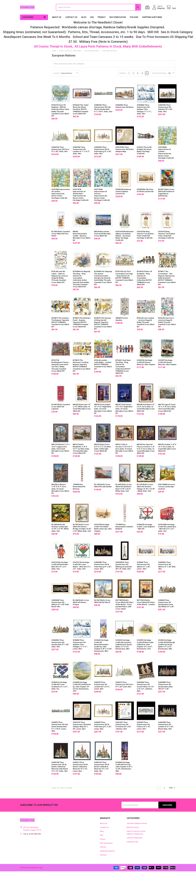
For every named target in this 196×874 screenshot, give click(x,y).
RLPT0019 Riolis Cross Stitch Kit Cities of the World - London (146, 602)
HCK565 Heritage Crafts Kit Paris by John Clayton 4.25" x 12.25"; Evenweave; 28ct (123, 766)
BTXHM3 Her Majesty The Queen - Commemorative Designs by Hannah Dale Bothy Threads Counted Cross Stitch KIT (103, 278)
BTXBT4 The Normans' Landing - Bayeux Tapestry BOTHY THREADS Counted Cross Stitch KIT (81, 365)
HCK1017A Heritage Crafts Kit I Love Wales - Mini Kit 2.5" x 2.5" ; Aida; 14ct (82, 565)
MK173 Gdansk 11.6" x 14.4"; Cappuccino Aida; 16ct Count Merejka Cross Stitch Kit (60, 448)
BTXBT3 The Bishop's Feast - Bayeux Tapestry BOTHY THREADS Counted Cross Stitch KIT (81, 322)
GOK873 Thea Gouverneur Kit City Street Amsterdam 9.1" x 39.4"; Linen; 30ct (59, 726)
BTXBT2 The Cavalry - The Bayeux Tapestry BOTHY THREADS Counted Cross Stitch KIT (60, 322)
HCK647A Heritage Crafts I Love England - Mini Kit (146, 526)
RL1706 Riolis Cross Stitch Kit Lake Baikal (103, 485)
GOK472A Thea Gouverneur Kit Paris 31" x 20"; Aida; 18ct (60, 149)
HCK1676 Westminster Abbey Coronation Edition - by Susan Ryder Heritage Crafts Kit (124, 236)
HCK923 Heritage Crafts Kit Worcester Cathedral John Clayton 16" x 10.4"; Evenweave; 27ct (145, 644)
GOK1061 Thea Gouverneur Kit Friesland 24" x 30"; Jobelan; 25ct (123, 725)
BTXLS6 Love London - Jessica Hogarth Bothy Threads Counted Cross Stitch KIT (145, 322)
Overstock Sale (132, 842)
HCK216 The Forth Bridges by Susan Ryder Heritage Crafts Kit (144, 150)
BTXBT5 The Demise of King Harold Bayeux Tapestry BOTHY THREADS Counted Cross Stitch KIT (103, 323)
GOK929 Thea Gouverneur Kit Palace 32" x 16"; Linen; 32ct (144, 725)
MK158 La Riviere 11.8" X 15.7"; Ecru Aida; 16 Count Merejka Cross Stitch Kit (60, 488)
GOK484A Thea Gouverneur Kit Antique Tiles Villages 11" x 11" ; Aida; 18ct (144, 109)
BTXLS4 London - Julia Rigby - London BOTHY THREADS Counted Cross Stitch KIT (103, 364)
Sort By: (56, 73)
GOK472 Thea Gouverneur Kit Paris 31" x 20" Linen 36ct (124, 684)
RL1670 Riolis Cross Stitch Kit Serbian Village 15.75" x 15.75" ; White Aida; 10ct (146, 487)
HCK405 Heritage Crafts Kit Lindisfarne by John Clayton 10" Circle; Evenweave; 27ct (82, 686)
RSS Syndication (117, 17)
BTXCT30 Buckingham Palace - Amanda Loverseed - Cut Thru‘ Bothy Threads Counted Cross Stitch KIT (60, 365)
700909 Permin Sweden (121, 319)
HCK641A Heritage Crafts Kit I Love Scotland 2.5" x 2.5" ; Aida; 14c (59, 685)
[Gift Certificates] (148, 7)
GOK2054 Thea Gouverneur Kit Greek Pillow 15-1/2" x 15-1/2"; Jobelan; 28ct (145, 686)
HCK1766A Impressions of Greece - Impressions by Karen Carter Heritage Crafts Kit (102, 194)
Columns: (122, 73)
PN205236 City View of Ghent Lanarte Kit (145, 190)
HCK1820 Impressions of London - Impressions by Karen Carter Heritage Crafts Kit (60, 193)
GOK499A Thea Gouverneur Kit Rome (124, 106)
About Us (56, 17)
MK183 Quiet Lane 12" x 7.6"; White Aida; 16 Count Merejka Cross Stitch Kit (82, 407)
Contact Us (71, 17)
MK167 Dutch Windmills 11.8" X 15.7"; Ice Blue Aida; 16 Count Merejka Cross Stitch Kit (81, 448)
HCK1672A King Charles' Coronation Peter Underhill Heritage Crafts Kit (145, 235)
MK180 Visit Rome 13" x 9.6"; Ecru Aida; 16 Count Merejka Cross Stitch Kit (146, 407)
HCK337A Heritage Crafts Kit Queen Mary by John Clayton (146, 362)
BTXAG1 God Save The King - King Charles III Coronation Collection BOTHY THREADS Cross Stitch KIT (123, 366)
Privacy (101, 17)
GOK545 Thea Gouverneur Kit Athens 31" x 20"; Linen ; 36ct (143, 565)
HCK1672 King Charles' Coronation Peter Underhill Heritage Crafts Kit (166, 235)
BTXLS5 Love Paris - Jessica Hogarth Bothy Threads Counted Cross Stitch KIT (167, 322)
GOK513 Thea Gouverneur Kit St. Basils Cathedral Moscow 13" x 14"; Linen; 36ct (80, 766)
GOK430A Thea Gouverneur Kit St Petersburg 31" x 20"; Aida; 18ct (102, 150)
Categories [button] (27, 17)
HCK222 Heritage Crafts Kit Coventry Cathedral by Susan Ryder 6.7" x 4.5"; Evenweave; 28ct (123, 644)
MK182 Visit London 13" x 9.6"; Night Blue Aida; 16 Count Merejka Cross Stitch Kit (103, 408)
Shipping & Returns (152, 17)
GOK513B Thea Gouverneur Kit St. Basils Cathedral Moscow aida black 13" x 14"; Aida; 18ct (59, 766)
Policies (134, 17)
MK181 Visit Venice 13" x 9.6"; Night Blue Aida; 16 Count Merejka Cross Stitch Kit (124, 408)
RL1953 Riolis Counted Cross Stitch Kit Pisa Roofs (60, 234)
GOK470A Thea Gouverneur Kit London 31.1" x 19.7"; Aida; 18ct (81, 150)
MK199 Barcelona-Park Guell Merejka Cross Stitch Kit (102, 234)
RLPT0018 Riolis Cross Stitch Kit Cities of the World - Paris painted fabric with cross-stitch (124, 604)
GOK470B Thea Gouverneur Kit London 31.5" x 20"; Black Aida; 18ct (166, 725)
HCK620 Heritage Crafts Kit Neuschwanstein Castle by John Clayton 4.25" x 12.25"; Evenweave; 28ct (103, 645)
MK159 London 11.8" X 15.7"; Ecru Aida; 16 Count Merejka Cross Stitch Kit (167, 447)
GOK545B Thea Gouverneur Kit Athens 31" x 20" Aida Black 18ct (60, 603)
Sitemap (103, 855)
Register (161, 8)
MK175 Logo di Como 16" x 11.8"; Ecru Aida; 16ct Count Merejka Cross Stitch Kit (167, 407)
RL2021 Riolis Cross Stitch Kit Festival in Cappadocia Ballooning (166, 192)
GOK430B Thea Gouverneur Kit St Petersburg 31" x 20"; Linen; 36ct (102, 565)
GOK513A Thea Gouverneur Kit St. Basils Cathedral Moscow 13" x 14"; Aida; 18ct (101, 766)
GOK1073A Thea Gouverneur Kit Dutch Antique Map (124, 149)
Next (171, 788)
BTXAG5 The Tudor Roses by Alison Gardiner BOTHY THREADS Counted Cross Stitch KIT (81, 109)
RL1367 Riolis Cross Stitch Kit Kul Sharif (102, 601)
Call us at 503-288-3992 (32, 834)
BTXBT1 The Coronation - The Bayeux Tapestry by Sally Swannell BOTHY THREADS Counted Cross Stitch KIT (167, 278)
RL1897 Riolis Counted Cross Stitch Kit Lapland (60, 406)
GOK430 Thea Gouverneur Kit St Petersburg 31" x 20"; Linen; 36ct (102, 725)
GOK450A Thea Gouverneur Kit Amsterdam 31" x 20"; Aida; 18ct (60, 643)
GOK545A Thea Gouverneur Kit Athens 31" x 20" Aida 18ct (166, 565)
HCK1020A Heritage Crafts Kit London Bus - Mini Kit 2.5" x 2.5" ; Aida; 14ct (167, 527)
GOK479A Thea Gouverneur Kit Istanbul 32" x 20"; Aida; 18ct (165, 108)
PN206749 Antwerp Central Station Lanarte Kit (123, 191)
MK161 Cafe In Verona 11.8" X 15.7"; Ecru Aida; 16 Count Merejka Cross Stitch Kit (124, 448)
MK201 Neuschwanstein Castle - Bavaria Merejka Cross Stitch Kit (81, 236)
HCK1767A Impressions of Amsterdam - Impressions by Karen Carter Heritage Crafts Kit (80, 194)
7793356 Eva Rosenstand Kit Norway (79, 486)
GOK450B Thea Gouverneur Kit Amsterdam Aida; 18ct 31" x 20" (165, 685)
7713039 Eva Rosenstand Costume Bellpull (124, 526)
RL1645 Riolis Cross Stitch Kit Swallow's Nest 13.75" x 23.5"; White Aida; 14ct (123, 487)
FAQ (92, 17)
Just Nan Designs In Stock (137, 823)
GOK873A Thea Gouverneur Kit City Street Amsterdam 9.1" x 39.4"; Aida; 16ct (103, 108)
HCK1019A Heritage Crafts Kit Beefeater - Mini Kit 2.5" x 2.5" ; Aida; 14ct (60, 565)
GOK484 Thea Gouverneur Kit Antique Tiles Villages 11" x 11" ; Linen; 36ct (80, 644)
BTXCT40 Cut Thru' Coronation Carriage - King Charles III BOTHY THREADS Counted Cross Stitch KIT (124, 276)
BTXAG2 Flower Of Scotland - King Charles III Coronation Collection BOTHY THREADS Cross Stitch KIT (144, 278)
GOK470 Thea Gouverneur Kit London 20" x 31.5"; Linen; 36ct (102, 685)
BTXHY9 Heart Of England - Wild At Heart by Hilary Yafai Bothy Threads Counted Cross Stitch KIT (60, 110)
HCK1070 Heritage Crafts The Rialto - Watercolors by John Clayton (103, 527)
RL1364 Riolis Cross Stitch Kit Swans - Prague (81, 602)
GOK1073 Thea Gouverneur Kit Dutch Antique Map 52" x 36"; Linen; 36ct (82, 725)
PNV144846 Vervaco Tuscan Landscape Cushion (166, 486)
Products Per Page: (159, 73)
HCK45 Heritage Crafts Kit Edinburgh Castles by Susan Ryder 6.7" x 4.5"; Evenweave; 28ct (166, 644)
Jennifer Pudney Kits (134, 838)
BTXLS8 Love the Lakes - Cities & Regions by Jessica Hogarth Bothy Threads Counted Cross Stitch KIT (59, 276)
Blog (83, 17)
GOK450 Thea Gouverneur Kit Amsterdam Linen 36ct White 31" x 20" (166, 603)
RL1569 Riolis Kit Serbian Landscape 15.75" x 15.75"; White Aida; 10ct (60, 527)
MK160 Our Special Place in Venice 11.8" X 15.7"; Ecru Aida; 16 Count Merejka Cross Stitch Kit (146, 448)
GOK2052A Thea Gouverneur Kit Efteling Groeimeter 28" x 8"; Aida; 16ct (123, 565)
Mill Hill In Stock (133, 827)
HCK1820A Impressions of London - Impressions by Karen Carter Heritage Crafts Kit (166, 152)
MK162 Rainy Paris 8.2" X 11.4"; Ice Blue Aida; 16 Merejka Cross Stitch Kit (102, 447)
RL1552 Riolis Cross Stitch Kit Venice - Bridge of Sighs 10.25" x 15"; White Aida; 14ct (82, 527)
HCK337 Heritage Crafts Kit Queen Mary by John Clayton (167, 362)
